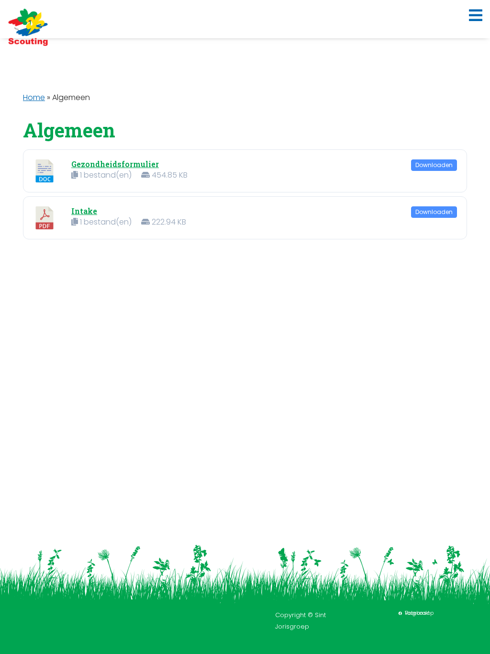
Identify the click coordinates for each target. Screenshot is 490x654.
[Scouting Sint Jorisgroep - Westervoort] (28, 27)
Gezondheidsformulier (115, 164)
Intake (84, 211)
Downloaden (434, 165)
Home (34, 97)
